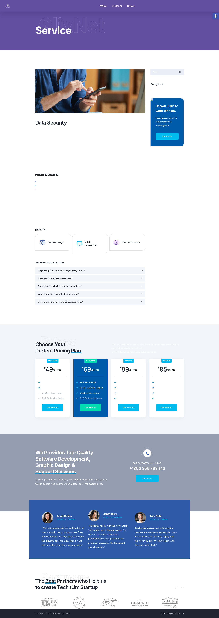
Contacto (117, 6)
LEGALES (131, 6)
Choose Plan (52, 407)
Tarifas (103, 6)
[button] (215, 16)
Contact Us (167, 136)
